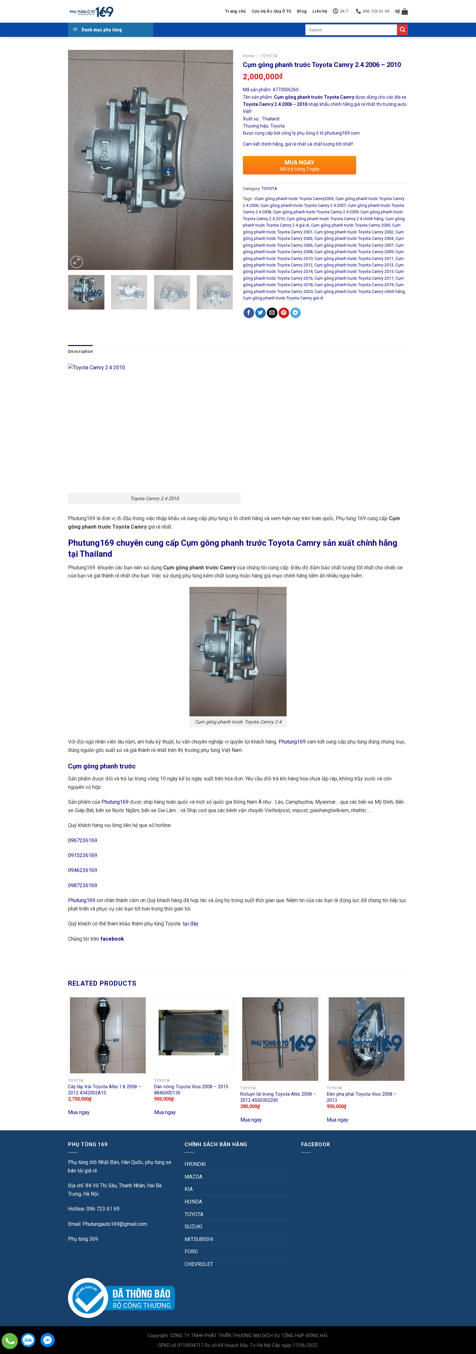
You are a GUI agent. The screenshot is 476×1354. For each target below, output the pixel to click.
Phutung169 (292, 742)
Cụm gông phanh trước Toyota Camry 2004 (353, 238)
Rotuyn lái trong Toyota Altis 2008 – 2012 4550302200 (278, 1097)
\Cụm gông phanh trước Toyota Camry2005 (294, 198)
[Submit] (402, 29)
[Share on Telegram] (295, 313)
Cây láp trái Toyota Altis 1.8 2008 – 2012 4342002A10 (104, 1090)
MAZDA (193, 1177)
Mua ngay (79, 1112)
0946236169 (82, 870)
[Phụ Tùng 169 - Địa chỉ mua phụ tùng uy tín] (91, 11)
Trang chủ (235, 11)
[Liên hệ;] (10, 1341)
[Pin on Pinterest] (283, 313)
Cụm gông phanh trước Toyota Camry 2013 (353, 265)
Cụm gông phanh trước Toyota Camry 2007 (353, 245)
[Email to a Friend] (272, 313)
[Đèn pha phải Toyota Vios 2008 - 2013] (367, 1039)
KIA (189, 1189)
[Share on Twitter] (260, 313)
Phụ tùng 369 (83, 1239)
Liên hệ (319, 11)
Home (248, 55)
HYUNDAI (195, 1164)
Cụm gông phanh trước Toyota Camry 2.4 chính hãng (335, 218)
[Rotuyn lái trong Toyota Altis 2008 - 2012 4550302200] (280, 1039)
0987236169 (82, 885)
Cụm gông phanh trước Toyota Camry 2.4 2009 (315, 211)
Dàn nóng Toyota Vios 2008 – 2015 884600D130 (191, 1090)
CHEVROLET (199, 1264)
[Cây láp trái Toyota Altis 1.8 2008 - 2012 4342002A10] (108, 1035)
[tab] (80, 351)
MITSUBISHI (199, 1239)
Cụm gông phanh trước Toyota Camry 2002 (353, 231)
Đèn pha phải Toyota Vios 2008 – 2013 (362, 1097)
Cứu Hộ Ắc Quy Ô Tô (271, 11)
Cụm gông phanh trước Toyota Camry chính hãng (359, 291)
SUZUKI (193, 1227)
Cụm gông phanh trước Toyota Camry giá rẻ (283, 298)
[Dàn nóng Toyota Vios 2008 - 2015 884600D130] (194, 1035)
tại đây (190, 924)
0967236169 (82, 840)
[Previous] (79, 160)
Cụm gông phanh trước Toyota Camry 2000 (350, 225)
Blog (302, 11)
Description (80, 351)
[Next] (222, 160)
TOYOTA (269, 55)
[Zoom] (76, 262)
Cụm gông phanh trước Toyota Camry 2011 (353, 258)
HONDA (193, 1202)
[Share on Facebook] (249, 313)
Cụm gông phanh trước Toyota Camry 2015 (353, 271)
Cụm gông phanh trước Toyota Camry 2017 (353, 278)
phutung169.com (342, 133)
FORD (191, 1251)
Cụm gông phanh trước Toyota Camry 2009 (353, 251)
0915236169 (82, 855)
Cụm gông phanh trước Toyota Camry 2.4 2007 (303, 205)
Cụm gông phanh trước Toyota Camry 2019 (353, 284)
